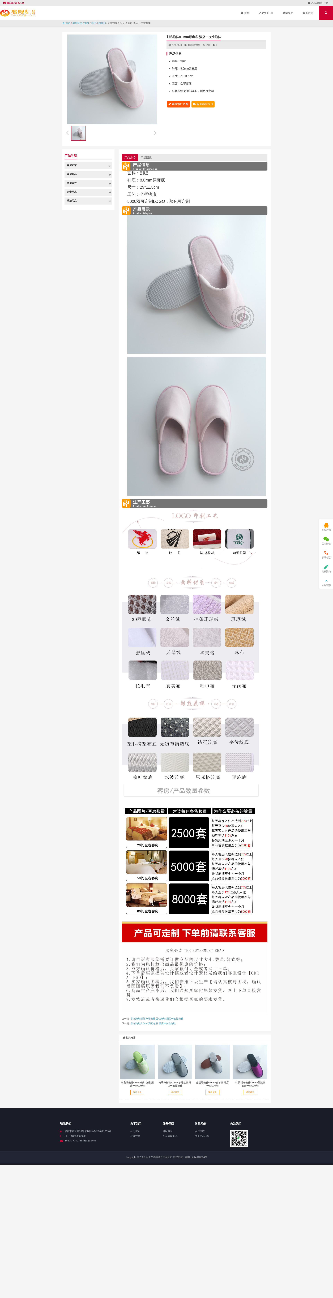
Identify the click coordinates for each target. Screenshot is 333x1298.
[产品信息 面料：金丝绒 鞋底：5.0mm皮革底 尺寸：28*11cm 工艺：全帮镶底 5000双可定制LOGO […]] (212, 1062)
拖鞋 (86, 23)
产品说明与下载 (319, 3)
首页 (68, 23)
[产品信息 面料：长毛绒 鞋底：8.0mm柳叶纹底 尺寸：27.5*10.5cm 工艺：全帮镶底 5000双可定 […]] (137, 1062)
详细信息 (137, 1092)
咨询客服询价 (205, 104)
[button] (155, 132)
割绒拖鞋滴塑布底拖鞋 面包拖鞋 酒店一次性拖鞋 (157, 1018)
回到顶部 (326, 585)
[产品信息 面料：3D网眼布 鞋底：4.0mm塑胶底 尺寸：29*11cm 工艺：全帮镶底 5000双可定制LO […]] (250, 1062)
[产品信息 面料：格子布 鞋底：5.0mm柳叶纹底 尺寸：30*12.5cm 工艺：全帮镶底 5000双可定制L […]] (175, 1062)
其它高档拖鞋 (98, 23)
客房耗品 (77, 23)
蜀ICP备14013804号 (195, 1157)
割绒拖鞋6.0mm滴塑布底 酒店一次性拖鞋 (153, 1023)
